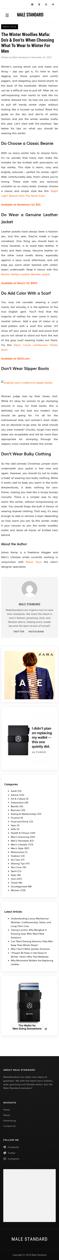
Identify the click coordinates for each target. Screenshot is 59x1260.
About (6, 1115)
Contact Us (9, 1126)
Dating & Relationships (24, 813)
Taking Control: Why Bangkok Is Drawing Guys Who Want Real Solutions (29, 933)
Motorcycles (17, 852)
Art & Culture (18, 798)
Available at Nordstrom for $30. (21, 204)
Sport (14, 871)
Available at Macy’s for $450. (19, 283)
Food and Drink (19, 821)
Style (13, 875)
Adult (14, 790)
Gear (13, 825)
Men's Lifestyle (19, 844)
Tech (13, 878)
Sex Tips (15, 859)
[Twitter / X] (39, 5)
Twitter (18, 631)
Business (15, 810)
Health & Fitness (20, 832)
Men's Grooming (20, 836)
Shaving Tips (18, 863)
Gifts (13, 829)
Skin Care (16, 867)
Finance (15, 817)
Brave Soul (33, 562)
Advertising (9, 1120)
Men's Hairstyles (20, 840)
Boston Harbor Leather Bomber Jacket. (25, 274)
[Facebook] (32, 5)
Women (15, 890)
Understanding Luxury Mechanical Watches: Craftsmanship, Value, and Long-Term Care (31, 922)
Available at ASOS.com (15, 358)
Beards (15, 806)
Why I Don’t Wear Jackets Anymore (30, 948)
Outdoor (15, 855)
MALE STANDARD (30, 14)
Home (6, 1109)
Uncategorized (19, 886)
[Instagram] (46, 5)
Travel (14, 882)
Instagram (36, 631)
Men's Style (17, 848)
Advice (14, 794)
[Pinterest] (53, 5)
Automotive (17, 802)
